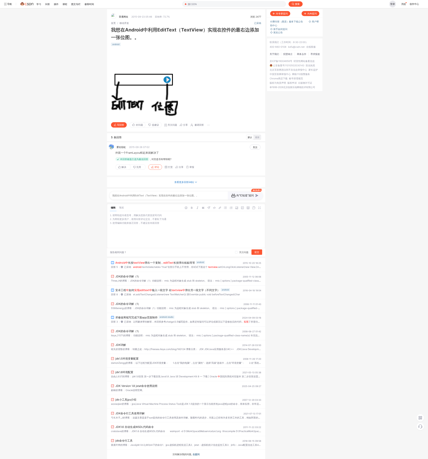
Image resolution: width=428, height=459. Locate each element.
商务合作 (301, 54)
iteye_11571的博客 (120, 335)
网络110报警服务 (301, 74)
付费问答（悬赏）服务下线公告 (287, 21)
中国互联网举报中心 (280, 74)
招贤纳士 (288, 54)
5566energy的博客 (121, 308)
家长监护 (313, 69)
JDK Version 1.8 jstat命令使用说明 (136, 386)
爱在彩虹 (121, 147)
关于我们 (274, 54)
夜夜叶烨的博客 (119, 444)
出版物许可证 (305, 83)
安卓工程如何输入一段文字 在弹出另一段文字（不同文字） (167, 290)
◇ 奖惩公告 (276, 32)
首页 (113, 23)
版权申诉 (292, 83)
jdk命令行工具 (124, 440)
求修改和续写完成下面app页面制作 (136, 317)
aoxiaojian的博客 (120, 403)
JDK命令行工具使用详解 (130, 413)
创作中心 (414, 4)
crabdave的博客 (120, 431)
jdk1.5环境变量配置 (127, 358)
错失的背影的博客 (120, 349)
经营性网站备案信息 (304, 61)
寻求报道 (315, 54)
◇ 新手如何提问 (278, 29)
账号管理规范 (296, 78)
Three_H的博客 (119, 280)
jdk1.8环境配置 (124, 372)
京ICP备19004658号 (281, 61)
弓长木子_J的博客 (120, 417)
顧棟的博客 (117, 390)
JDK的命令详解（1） (127, 276)
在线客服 (311, 46)
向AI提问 (312, 13)
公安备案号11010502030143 (288, 65)
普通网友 (123, 16)
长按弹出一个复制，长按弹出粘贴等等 (155, 262)
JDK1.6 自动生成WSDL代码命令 (134, 427)
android (115, 44)
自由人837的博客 (120, 376)
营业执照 (310, 65)
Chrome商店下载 (279, 78)
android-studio (166, 317)
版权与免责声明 (278, 83)
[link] (113, 23)
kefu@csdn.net (296, 46)
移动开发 (124, 23)
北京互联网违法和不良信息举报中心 (288, 69)
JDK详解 (120, 345)
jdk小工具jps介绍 (125, 399)
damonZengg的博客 (122, 362)
